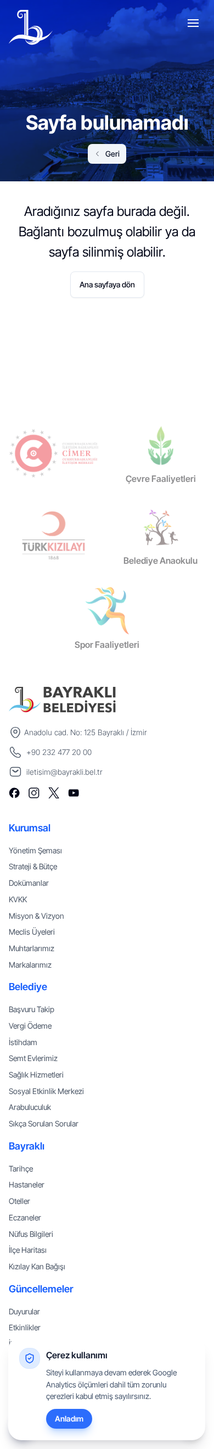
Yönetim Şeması (35, 850)
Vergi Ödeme (30, 1025)
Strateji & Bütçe (33, 866)
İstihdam (23, 1042)
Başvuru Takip (31, 1009)
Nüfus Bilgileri (31, 1234)
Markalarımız (30, 964)
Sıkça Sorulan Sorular (43, 1123)
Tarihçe (21, 1168)
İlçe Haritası (28, 1249)
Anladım (69, 1418)
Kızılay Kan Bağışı (37, 1266)
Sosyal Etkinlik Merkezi (46, 1091)
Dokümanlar (29, 882)
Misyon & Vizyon (36, 915)
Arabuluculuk (30, 1107)
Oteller (19, 1201)
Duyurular (24, 1311)
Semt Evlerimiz (33, 1058)
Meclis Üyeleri (32, 931)
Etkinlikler (25, 1327)
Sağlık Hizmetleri (36, 1074)
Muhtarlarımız (31, 948)
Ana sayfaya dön (107, 284)
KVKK (18, 899)
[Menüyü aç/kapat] (194, 25)
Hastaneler (26, 1184)
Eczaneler (25, 1217)
